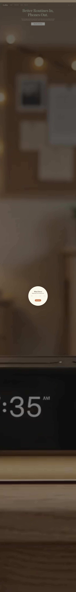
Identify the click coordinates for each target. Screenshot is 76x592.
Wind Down (38, 300)
